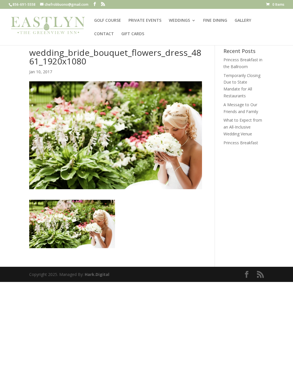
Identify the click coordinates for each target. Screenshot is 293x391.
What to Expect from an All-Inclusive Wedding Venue (242, 127)
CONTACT (104, 34)
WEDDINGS (179, 20)
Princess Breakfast (240, 142)
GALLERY (243, 20)
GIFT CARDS (132, 34)
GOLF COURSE (107, 20)
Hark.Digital (97, 274)
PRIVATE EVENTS (144, 20)
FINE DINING (215, 20)
